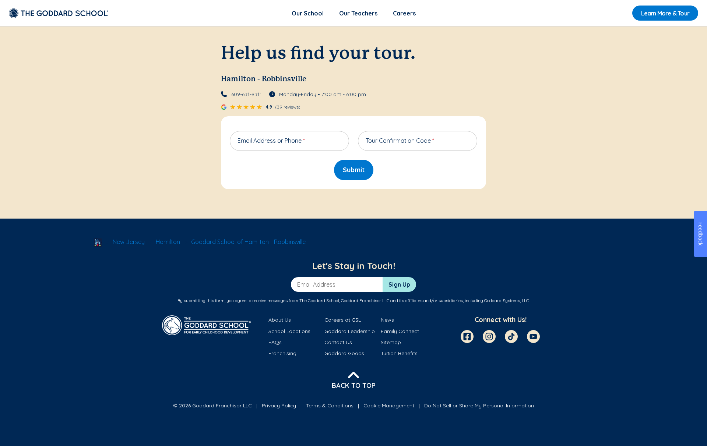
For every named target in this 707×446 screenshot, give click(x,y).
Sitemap (391, 342)
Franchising (282, 353)
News (387, 319)
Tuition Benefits (399, 353)
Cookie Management (388, 405)
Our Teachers (358, 13)
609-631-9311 (246, 94)
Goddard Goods (344, 353)
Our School (308, 13)
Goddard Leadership (349, 331)
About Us (279, 319)
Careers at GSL (342, 319)
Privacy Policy (279, 405)
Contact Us (338, 342)
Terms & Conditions (330, 405)
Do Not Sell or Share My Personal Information (479, 405)
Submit (354, 170)
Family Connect (400, 331)
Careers (404, 13)
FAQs (275, 342)
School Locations (289, 331)
